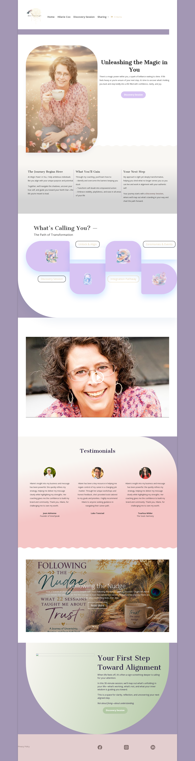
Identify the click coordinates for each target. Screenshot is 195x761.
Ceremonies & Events (159, 244)
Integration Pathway (123, 279)
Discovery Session (84, 16)
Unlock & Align (87, 244)
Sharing (102, 16)
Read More (97, 605)
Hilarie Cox (63, 16)
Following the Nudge (97, 586)
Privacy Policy (24, 746)
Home (51, 16)
